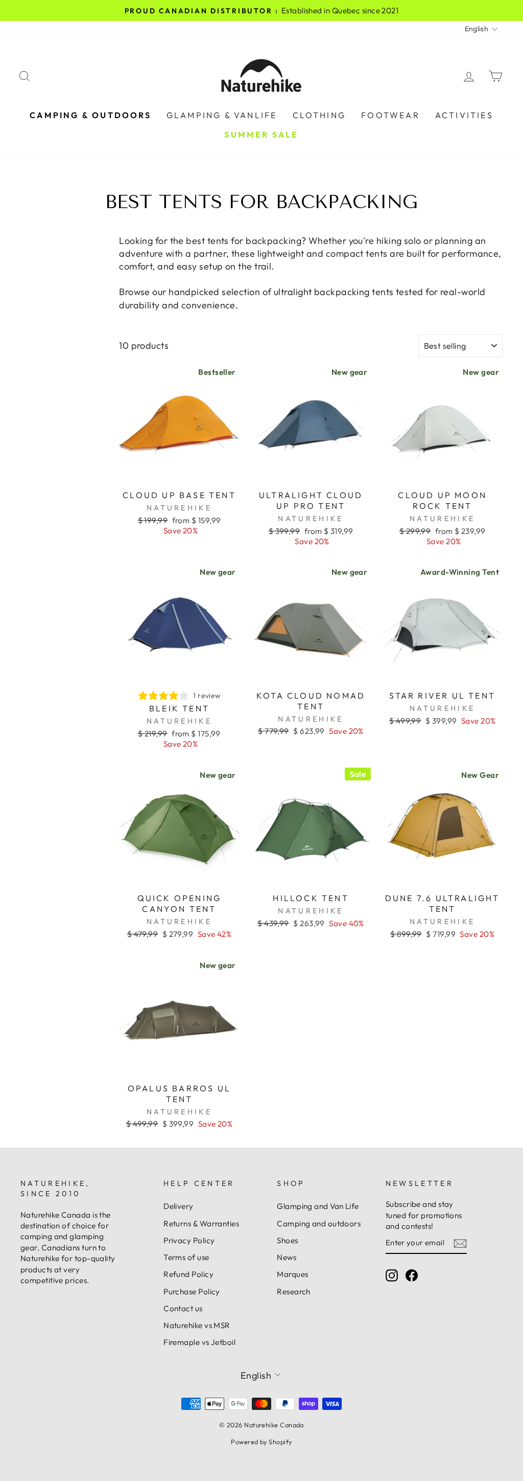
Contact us (183, 1308)
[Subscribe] (460, 1243)
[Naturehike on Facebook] (412, 1275)
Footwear (390, 115)
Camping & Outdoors (90, 115)
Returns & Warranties (201, 1223)
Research (294, 1291)
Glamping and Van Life (318, 1206)
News (286, 1257)
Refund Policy (188, 1274)
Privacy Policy (189, 1240)
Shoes (287, 1240)
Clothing (319, 115)
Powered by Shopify (261, 1442)
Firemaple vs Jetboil (199, 1342)
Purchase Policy (191, 1291)
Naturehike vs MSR (196, 1325)
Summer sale (261, 134)
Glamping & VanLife (222, 115)
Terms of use (186, 1257)
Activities (464, 115)
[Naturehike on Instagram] (392, 1275)
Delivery (178, 1206)
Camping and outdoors (319, 1223)
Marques (292, 1274)
